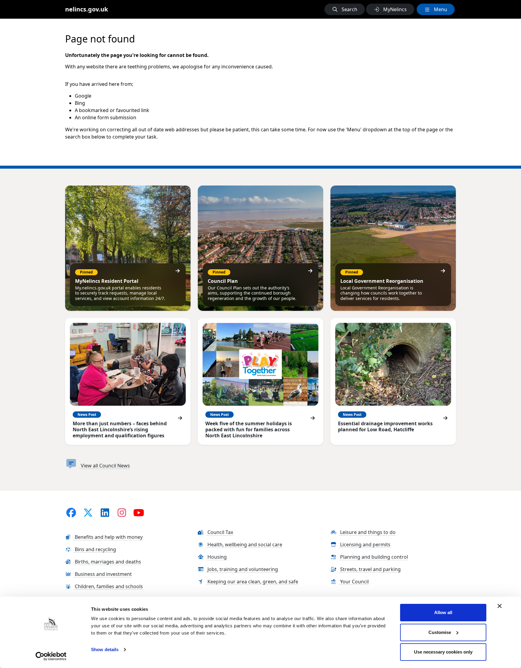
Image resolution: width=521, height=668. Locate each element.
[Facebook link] (71, 512)
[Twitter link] (88, 512)
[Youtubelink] (139, 512)
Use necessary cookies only (443, 651)
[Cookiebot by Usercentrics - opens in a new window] (51, 656)
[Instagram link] (122, 512)
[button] (344, 9)
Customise (439, 632)
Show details (104, 649)
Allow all (443, 612)
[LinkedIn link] (105, 512)
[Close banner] (499, 606)
